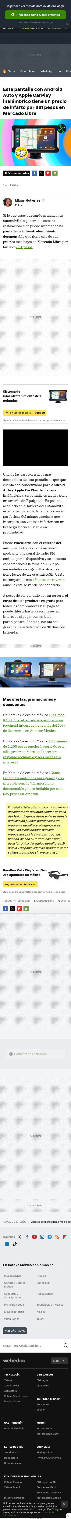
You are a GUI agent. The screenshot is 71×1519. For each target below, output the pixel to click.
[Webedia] (15, 1363)
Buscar (66, 1345)
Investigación (12, 1275)
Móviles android (14, 1311)
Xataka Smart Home (16, 1396)
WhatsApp (47, 71)
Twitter (41, 173)
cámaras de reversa (48, 579)
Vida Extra (43, 1385)
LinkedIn (7, 1244)
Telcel (40, 1319)
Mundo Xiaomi (12, 1401)
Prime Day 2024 (14, 1304)
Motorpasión (44, 1428)
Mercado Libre (45, 900)
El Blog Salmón (45, 1452)
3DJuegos (42, 1380)
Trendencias (11, 1452)
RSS (57, 1236)
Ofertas (65, 900)
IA (60, 71)
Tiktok (15, 1244)
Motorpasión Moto (48, 1433)
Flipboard (48, 173)
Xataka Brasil (12, 1487)
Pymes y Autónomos (49, 1457)
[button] (29, 200)
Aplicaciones (45, 1293)
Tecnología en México (50, 1304)
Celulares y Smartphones (13, 1295)
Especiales (43, 1283)
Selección (23, 900)
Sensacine (43, 1404)
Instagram (42, 1236)
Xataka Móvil (11, 1385)
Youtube (34, 1236)
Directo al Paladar (14, 1428)
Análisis (42, 1275)
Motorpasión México (49, 1497)
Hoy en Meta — (20, 884)
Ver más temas (15, 1330)
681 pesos (24, 247)
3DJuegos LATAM (46, 1482)
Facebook (34, 173)
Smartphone (27, 71)
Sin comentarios (18, 173)
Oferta (11, 71)
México (41, 1311)
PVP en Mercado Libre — (25, 412)
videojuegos (12, 1319)
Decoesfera (11, 1457)
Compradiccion (13, 1463)
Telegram (50, 1236)
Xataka (8, 1380)
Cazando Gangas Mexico (15, 1284)
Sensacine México (48, 1487)
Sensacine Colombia (49, 1492)
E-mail (55, 173)
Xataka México (13, 1482)
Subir (56, 1361)
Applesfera (10, 1390)
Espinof (41, 1409)
